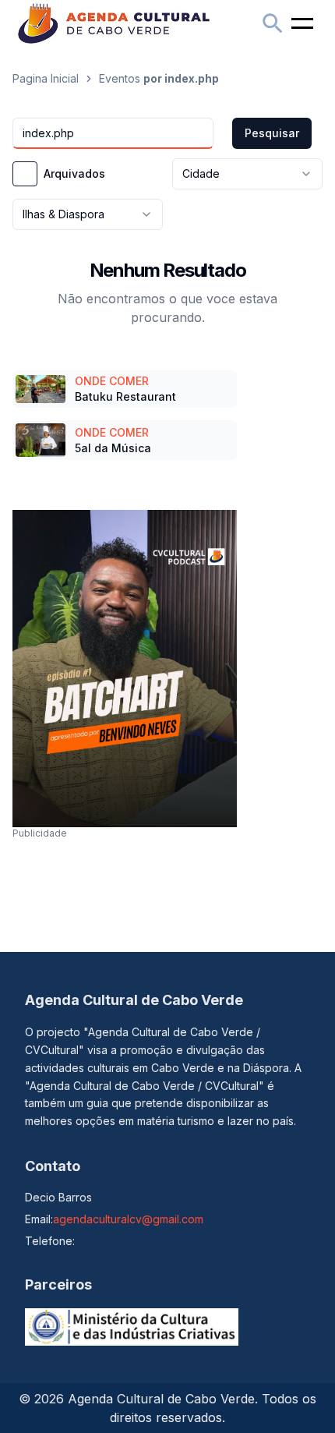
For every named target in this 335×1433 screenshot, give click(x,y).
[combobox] (247, 173)
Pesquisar (272, 133)
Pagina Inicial (45, 78)
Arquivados (74, 173)
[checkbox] (24, 173)
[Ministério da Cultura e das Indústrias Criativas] (131, 1327)
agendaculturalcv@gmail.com (128, 1219)
